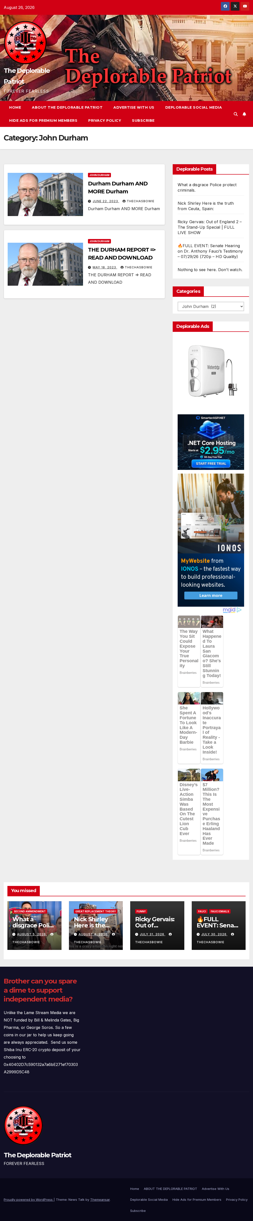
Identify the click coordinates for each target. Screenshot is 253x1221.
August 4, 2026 (93, 934)
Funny (141, 911)
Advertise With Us (133, 107)
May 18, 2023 (105, 267)
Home (15, 107)
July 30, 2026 (214, 934)
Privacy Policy (104, 120)
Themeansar (100, 1199)
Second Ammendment (30, 911)
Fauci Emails (220, 911)
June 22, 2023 (106, 201)
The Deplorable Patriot (37, 1155)
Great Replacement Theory (95, 911)
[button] (236, 114)
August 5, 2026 (32, 934)
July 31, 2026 (152, 934)
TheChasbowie (140, 201)
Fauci (202, 911)
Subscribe (143, 120)
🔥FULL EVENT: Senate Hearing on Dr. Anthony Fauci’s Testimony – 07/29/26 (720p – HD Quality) (210, 251)
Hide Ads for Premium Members (43, 120)
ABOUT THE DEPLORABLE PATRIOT (67, 107)
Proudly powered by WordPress (29, 1199)
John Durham (99, 175)
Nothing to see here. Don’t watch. (210, 269)
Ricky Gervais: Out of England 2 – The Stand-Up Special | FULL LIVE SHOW (210, 227)
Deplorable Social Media (193, 107)
